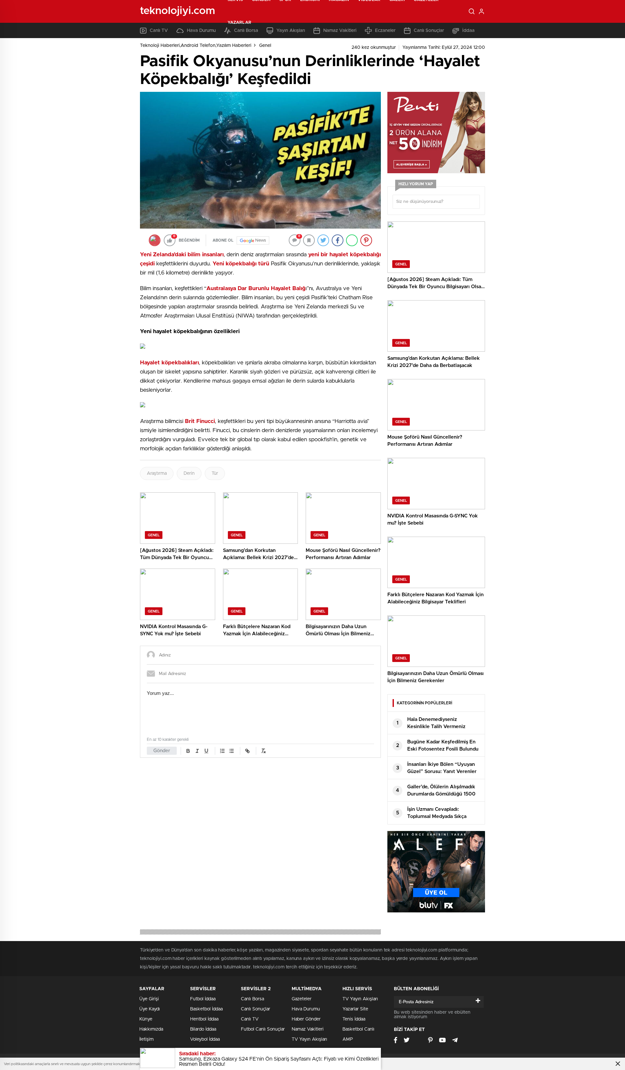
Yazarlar (239, 23)
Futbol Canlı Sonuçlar (263, 1029)
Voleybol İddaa (205, 1039)
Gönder (161, 750)
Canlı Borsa (252, 999)
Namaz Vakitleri (308, 1029)
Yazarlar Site (355, 1009)
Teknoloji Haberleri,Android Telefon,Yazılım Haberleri (195, 45)
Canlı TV (249, 1019)
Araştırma (157, 473)
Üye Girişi (149, 999)
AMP (347, 1039)
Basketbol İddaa (206, 1009)
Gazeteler (302, 999)
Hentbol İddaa (204, 1019)
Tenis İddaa (353, 1019)
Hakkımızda (151, 1029)
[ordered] (222, 751)
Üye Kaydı (149, 1009)
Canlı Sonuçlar (255, 1009)
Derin (189, 473)
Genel (265, 45)
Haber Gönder (306, 1019)
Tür (215, 473)
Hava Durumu (306, 1009)
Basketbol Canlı (358, 1029)
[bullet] (231, 751)
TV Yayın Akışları (309, 1039)
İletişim (146, 1039)
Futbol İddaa (202, 999)
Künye (145, 1019)
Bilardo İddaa (203, 1029)
